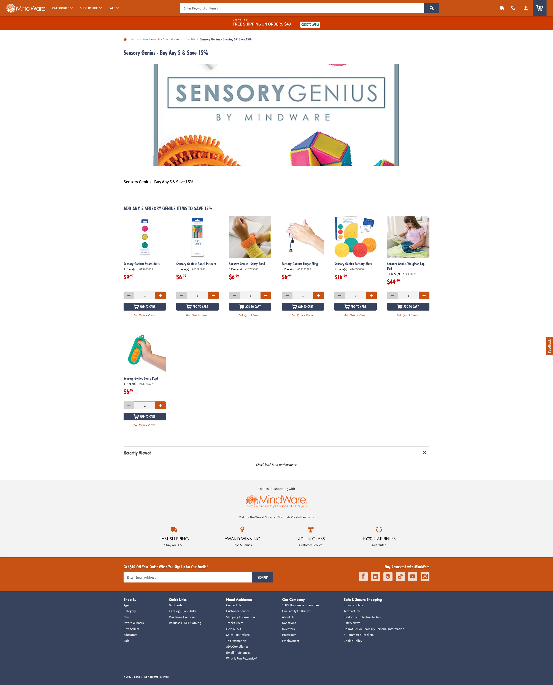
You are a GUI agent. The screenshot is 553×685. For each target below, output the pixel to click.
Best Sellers (131, 629)
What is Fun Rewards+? (241, 658)
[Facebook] (363, 576)
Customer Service (237, 611)
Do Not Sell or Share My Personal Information (374, 629)
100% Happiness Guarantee (300, 605)
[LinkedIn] (375, 576)
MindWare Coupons (182, 617)
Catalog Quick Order (182, 611)
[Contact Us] (513, 8)
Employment (290, 641)
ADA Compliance (237, 646)
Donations (289, 623)
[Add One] (160, 295)
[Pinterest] (388, 576)
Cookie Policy (353, 641)
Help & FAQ (233, 629)
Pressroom (289, 635)
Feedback (549, 346)
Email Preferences (238, 652)
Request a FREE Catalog (185, 623)
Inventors (288, 629)
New (127, 617)
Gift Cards (175, 605)
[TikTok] (400, 576)
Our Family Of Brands (296, 611)
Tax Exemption (236, 641)
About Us (288, 617)
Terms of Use (352, 611)
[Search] (431, 8)
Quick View (146, 315)
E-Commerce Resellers (358, 635)
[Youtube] (412, 576)
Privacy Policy (353, 605)
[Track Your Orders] (502, 8)
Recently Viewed (137, 452)
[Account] (526, 8)
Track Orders (234, 623)
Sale (126, 641)
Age (126, 605)
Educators (130, 635)
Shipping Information (240, 617)
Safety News (352, 623)
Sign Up (262, 577)
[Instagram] (425, 576)
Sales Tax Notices (237, 635)
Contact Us (233, 605)
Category (130, 611)
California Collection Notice (362, 617)
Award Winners (134, 623)
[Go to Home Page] (125, 39)
